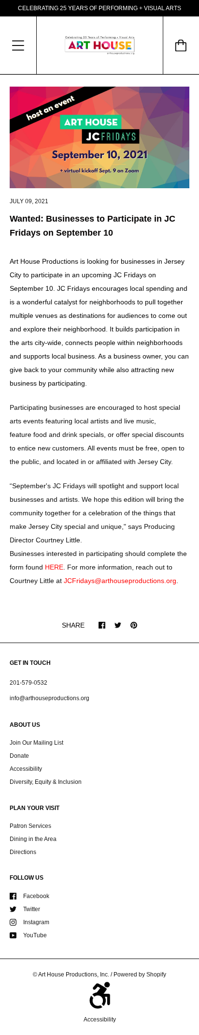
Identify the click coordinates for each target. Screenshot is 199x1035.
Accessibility (26, 768)
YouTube (35, 935)
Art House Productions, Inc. (73, 974)
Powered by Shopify (140, 974)
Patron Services (30, 826)
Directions (23, 852)
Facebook (36, 896)
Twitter (31, 909)
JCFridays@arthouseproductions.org (120, 581)
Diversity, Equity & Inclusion (46, 782)
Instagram (36, 922)
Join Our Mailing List (36, 742)
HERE (54, 567)
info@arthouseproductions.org (49, 698)
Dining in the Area (33, 839)
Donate (19, 755)
